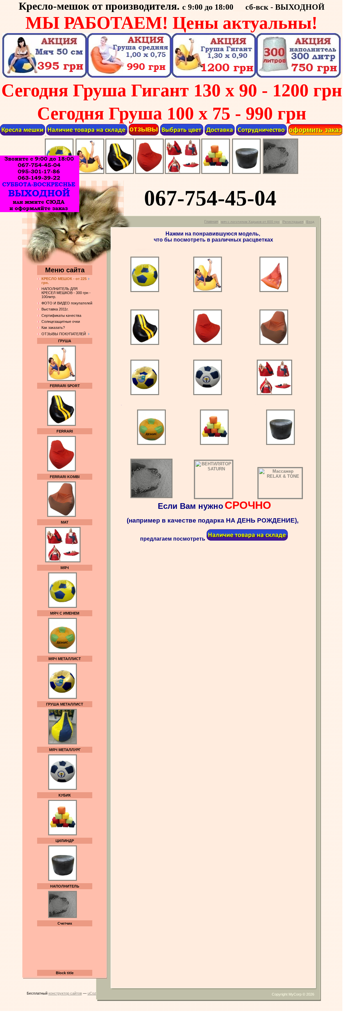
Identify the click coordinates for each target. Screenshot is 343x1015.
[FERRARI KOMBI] (273, 343)
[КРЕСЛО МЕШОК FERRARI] (61, 470)
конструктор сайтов (65, 993)
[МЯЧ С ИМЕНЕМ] (62, 652)
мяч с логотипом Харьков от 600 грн (250, 221)
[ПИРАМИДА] (273, 290)
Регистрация (292, 221)
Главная (211, 221)
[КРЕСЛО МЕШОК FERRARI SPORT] (61, 425)
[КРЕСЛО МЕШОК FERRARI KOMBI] (61, 516)
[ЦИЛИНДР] (246, 173)
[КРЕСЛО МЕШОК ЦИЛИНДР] (62, 607)
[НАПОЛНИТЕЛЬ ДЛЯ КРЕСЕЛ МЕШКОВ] (280, 172)
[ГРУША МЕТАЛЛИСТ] (62, 743)
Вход (310, 221)
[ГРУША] (90, 173)
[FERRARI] (149, 173)
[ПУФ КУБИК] (215, 173)
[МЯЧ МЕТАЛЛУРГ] (62, 789)
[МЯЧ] (161, 291)
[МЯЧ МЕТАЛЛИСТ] (62, 698)
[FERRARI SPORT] (119, 173)
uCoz (92, 993)
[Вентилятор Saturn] (225, 496)
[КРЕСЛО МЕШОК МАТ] (63, 561)
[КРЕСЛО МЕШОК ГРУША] (61, 362)
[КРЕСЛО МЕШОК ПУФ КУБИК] (62, 834)
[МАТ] (182, 173)
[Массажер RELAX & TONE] (280, 496)
